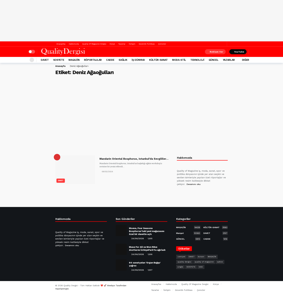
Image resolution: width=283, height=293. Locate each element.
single (180, 267)
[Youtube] (194, 191)
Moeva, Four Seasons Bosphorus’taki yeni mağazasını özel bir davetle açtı (146, 231)
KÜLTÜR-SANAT (215, 227)
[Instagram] (201, 191)
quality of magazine (204, 262)
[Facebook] (219, 44)
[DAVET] (57, 157)
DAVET (60, 181)
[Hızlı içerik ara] (252, 52)
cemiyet (181, 257)
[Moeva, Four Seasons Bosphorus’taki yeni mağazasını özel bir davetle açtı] (121, 230)
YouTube (239, 52)
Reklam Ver (216, 52)
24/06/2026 (137, 238)
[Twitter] (224, 44)
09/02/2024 (107, 171)
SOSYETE (191, 267)
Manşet (188, 233)
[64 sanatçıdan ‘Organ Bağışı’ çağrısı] (121, 265)
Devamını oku (194, 184)
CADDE (215, 239)
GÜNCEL (188, 239)
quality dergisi (184, 262)
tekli (201, 267)
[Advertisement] (141, 20)
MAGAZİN (188, 227)
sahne (220, 262)
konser (201, 257)
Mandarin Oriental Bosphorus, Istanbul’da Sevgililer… (133, 158)
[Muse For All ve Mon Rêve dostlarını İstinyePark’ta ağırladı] (121, 249)
